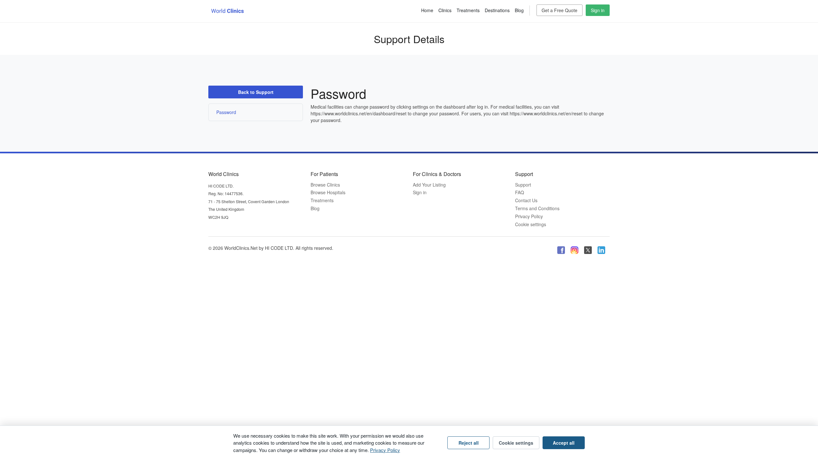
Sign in (598, 10)
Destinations (497, 10)
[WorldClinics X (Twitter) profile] (588, 250)
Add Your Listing (429, 185)
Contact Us (526, 200)
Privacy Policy (529, 216)
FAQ (519, 192)
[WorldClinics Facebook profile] (561, 250)
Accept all (564, 443)
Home (427, 10)
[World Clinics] (227, 10)
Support (523, 185)
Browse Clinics (325, 185)
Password (226, 112)
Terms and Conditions (537, 208)
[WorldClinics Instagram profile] (574, 250)
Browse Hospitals (328, 192)
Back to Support (256, 92)
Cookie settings (530, 224)
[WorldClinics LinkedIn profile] (601, 250)
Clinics (444, 10)
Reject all (469, 443)
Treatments (468, 10)
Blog (519, 10)
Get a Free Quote (559, 10)
